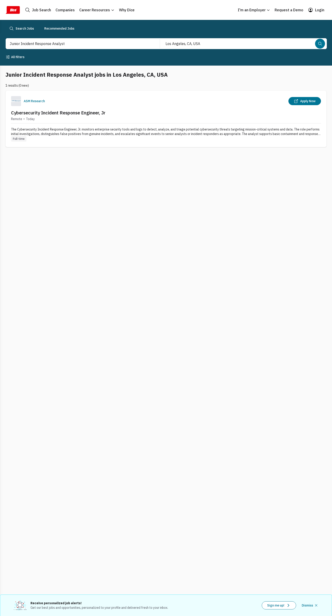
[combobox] (78, 43)
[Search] (320, 44)
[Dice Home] (12, 10)
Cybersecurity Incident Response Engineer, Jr (58, 113)
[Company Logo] (16, 101)
